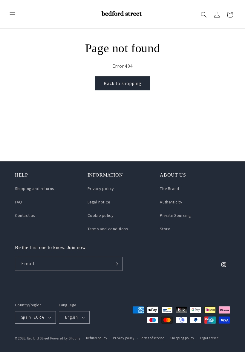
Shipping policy (182, 338)
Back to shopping (122, 83)
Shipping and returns (34, 188)
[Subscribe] (115, 264)
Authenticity (171, 202)
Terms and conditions (108, 228)
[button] (12, 14)
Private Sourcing (175, 215)
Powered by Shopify (65, 338)
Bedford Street (38, 338)
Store (165, 228)
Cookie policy (101, 215)
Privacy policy (101, 188)
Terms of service (152, 338)
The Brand (169, 188)
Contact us (25, 215)
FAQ (18, 202)
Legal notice (99, 202)
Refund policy (96, 338)
